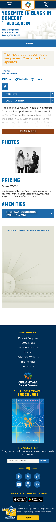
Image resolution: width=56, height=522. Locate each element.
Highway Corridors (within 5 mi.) (21, 213)
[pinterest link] (37, 476)
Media (28, 352)
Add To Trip (15, 100)
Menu (9, 2)
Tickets (11, 94)
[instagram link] (28, 484)
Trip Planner (28, 361)
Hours (38, 79)
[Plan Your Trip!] (9, 513)
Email (8, 79)
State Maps (28, 343)
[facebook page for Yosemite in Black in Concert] (5, 86)
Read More (28, 131)
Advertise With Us (28, 357)
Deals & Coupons (28, 338)
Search (46, 2)
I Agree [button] (28, 518)
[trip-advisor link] (37, 484)
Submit (44, 460)
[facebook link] (19, 476)
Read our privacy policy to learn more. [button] (33, 512)
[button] (9, 4)
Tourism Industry (28, 347)
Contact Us (28, 366)
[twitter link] (28, 476)
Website (23, 79)
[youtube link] (19, 484)
